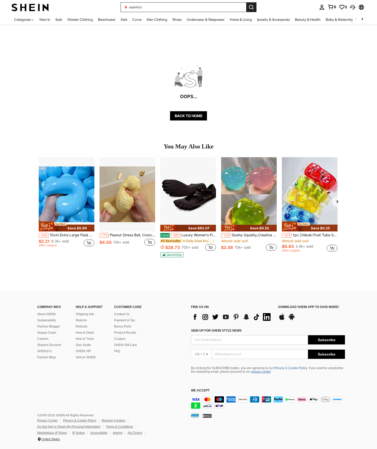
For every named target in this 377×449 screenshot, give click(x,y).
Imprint (117, 433)
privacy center (261, 371)
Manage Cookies (113, 420)
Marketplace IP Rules (52, 433)
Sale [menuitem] (58, 19)
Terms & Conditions (119, 426)
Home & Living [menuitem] (241, 19)
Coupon (119, 339)
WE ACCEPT (200, 390)
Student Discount (49, 345)
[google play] (291, 319)
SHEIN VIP (83, 351)
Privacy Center (47, 420)
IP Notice (78, 433)
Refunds (81, 326)
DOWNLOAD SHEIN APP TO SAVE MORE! (308, 307)
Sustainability (46, 320)
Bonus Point (122, 326)
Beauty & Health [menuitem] (308, 19)
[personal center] (322, 7)
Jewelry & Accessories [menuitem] (273, 19)
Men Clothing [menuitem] (157, 19)
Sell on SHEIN (86, 357)
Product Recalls (125, 332)
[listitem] (66, 207)
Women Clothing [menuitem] (80, 19)
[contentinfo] (268, 402)
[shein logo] (30, 7)
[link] (332, 7)
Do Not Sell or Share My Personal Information (69, 426)
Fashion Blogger (48, 326)
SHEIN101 (44, 351)
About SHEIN (46, 314)
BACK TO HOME (189, 116)
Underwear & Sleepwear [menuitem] (206, 19)
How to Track (85, 339)
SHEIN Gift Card (125, 345)
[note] (66, 226)
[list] (232, 317)
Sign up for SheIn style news (216, 330)
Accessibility (98, 433)
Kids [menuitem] (124, 19)
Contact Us (122, 314)
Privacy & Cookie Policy (290, 368)
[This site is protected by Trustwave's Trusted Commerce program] (195, 415)
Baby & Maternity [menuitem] (339, 19)
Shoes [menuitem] (177, 19)
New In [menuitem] (44, 19)
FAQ (117, 351)
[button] (353, 7)
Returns (81, 320)
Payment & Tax (124, 320)
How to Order (85, 332)
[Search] (251, 7)
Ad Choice (135, 433)
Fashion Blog (46, 357)
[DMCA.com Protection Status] (207, 415)
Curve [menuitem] (137, 19)
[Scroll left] (356, 19)
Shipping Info (85, 314)
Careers (42, 339)
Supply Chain (46, 332)
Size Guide (83, 345)
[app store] (281, 319)
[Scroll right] (362, 19)
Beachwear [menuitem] (107, 19)
